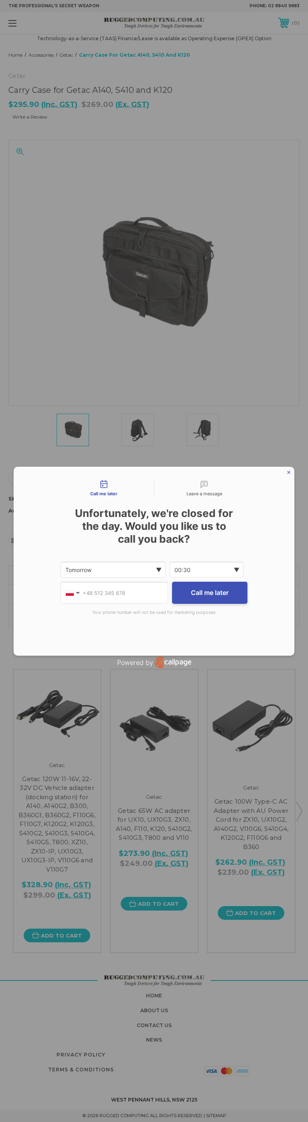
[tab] (104, 488)
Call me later (210, 593)
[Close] (288, 472)
